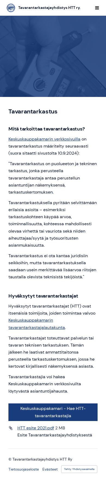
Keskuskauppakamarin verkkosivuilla (44, 139)
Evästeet (50, 469)
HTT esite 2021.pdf (35, 428)
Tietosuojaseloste (23, 469)
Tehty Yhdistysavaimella (79, 469)
